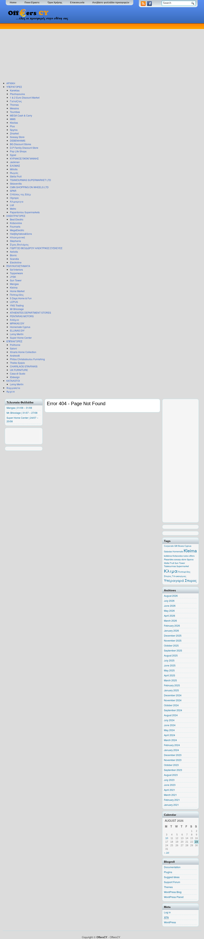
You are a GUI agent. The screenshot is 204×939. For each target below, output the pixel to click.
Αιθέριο (14, 319)
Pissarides (169, 559)
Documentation (172, 867)
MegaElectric (17, 230)
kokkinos (168, 555)
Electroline (16, 262)
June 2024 (170, 725)
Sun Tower (16, 280)
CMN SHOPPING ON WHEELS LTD (29, 187)
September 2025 (173, 650)
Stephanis (15, 241)
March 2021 (170, 794)
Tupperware (16, 273)
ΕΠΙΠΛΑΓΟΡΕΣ (14, 341)
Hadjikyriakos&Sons (21, 233)
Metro (13, 208)
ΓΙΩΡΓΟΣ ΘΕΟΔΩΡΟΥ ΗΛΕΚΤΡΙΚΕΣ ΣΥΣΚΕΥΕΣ (36, 248)
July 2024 (169, 720)
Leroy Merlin (17, 334)
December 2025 (172, 635)
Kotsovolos (16, 223)
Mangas (14, 284)
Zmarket (14, 133)
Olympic (14, 198)
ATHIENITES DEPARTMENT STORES (30, 312)
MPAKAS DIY (17, 323)
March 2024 (170, 740)
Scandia (14, 258)
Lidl (12, 205)
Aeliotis (14, 251)
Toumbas (15, 111)
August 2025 (171, 655)
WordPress (170, 922)
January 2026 (171, 630)
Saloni (13, 348)
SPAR (13, 190)
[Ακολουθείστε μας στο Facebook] (150, 5)
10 (166, 838)
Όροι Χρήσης (55, 2)
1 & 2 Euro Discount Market (24, 97)
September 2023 (173, 770)
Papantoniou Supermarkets (25, 212)
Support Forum (172, 882)
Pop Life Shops (18, 151)
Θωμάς (14, 172)
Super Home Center (21, 337)
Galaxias (168, 551)
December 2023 (172, 755)
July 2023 (169, 780)
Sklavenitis (16, 183)
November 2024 (172, 700)
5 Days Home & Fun (21, 298)
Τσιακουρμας (179, 576)
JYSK (13, 276)
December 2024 (172, 695)
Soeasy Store (17, 137)
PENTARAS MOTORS (22, 316)
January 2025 (171, 690)
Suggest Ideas (171, 877)
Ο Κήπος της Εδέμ (20, 194)
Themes (168, 887)
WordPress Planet (173, 897)
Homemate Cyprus (20, 327)
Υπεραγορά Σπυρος (180, 580)
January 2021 (171, 804)
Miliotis (14, 169)
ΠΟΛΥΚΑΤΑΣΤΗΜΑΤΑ (18, 266)
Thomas (14, 104)
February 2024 (172, 745)
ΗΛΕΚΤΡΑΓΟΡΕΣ (15, 215)
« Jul (166, 852)
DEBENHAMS (17, 140)
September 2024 (173, 710)
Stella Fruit (16, 176)
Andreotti (15, 355)
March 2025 (170, 680)
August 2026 (171, 595)
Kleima (14, 287)
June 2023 (170, 784)
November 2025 (172, 640)
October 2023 (171, 765)
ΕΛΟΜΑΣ (15, 165)
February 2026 (172, 625)
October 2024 (171, 705)
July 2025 (169, 660)
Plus (12, 126)
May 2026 (169, 610)
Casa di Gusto (17, 373)
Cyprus (187, 545)
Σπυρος (168, 576)
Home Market (17, 291)
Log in (167, 912)
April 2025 (169, 675)
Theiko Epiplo (17, 362)
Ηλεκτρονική (17, 237)
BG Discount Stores (20, 144)
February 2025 (172, 685)
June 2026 (170, 605)
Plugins (168, 872)
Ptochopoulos (17, 94)
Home (13, 2)
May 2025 (169, 670)
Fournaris (15, 226)
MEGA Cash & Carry (21, 115)
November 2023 (172, 760)
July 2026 (169, 600)
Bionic (13, 255)
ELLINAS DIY (17, 330)
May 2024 (169, 730)
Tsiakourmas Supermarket (176, 566)
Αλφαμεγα (16, 201)
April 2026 (169, 615)
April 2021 (169, 789)
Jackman (15, 162)
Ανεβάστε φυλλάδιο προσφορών (110, 2)
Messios (14, 108)
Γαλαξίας (16, 101)
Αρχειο (10, 391)
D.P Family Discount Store (24, 147)
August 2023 (171, 775)
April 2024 (169, 735)
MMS (13, 119)
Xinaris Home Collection (23, 352)
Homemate (178, 551)
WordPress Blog (172, 892)
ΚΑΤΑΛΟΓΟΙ (13, 380)
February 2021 (172, 799)
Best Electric (16, 219)
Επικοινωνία (77, 2)
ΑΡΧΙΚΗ (10, 83)
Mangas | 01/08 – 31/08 (19, 407)
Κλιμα (171, 571)
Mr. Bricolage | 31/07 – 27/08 (22, 412)
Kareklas (15, 90)
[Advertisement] (101, 51)
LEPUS (14, 301)
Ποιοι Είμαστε (32, 2)
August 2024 (171, 715)
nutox (185, 555)
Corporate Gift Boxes (174, 545)
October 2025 (171, 645)
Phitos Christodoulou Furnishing (27, 359)
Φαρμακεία (13, 387)
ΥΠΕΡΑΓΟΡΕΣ (14, 86)
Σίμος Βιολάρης (19, 244)
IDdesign (15, 377)
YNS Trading (17, 305)
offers (191, 555)
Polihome (15, 344)
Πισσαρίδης (17, 294)
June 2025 (170, 665)
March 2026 (170, 620)
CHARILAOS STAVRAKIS (23, 366)
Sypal (13, 154)
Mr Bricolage (17, 309)
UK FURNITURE (19, 370)
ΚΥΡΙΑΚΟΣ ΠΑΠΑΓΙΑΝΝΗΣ (24, 158)
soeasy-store (180, 559)
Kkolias (14, 122)
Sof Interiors (16, 269)
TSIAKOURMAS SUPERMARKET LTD (30, 180)
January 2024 (171, 750)
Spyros (14, 129)
